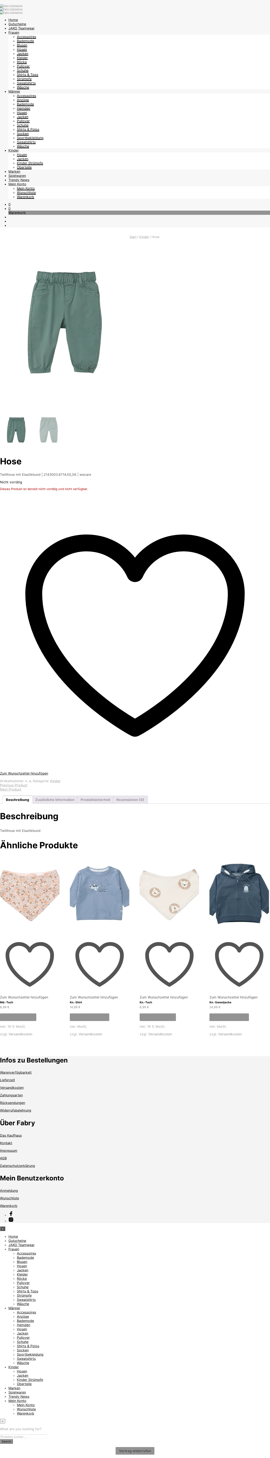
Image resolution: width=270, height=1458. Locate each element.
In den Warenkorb (18, 1017)
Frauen (13, 32)
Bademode (25, 41)
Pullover (23, 66)
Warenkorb (25, 197)
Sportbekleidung (30, 138)
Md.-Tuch (6, 1002)
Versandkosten (20, 1034)
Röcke (22, 62)
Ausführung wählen (89, 1017)
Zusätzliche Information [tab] (54, 800)
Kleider (22, 58)
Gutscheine (17, 24)
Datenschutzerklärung (17, 1166)
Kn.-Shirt (76, 1002)
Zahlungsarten (11, 1095)
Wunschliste (26, 192)
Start (133, 237)
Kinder (13, 150)
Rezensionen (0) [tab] (130, 800)
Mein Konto (17, 184)
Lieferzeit (7, 1080)
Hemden (23, 108)
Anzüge (23, 100)
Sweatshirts (26, 83)
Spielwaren (17, 176)
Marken (14, 171)
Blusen (22, 45)
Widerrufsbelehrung (15, 1110)
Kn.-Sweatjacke (220, 1002)
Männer (14, 91)
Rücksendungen (12, 1103)
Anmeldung (9, 1190)
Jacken (22, 53)
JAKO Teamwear (21, 28)
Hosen (22, 49)
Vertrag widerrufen (135, 1451)
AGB (3, 1158)
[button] (9, 204)
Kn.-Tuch (146, 1002)
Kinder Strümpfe (30, 163)
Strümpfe (24, 79)
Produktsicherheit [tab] (95, 800)
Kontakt (6, 1143)
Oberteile (24, 167)
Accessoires (26, 37)
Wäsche (23, 87)
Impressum (8, 1150)
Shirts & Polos (28, 129)
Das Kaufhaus (11, 1135)
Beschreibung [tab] (17, 800)
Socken (23, 133)
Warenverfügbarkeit (16, 1072)
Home (13, 20)
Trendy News (18, 180)
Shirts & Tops (27, 74)
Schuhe (22, 70)
